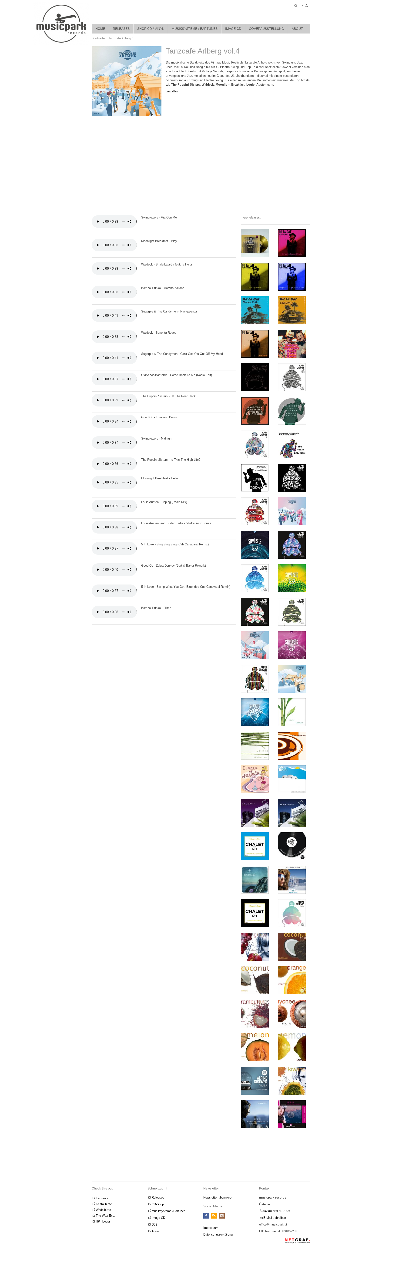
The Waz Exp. (105, 1215)
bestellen (172, 91)
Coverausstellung (266, 28)
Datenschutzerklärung (218, 1234)
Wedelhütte (103, 1210)
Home (100, 28)
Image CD (233, 28)
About (297, 28)
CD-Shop (158, 1204)
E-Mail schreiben (274, 1217)
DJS (154, 1224)
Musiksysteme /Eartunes (168, 1211)
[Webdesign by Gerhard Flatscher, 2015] (297, 1240)
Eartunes (102, 1198)
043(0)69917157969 (276, 1211)
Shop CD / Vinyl (150, 28)
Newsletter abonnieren (218, 1197)
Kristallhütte (104, 1204)
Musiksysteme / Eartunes (195, 28)
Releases (121, 28)
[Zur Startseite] (61, 23)
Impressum (210, 1227)
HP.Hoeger (103, 1221)
